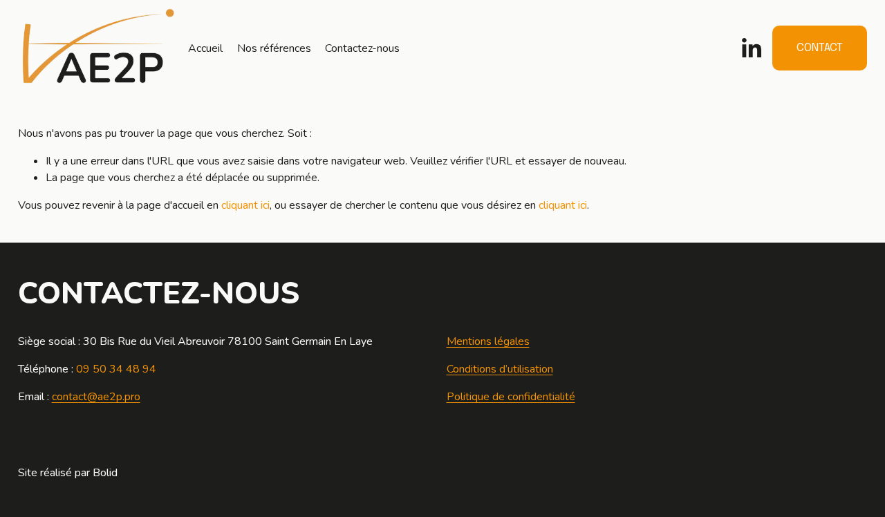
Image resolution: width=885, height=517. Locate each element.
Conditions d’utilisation (500, 369)
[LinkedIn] (751, 48)
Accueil (205, 48)
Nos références (274, 48)
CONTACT (819, 48)
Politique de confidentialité (511, 396)
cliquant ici (245, 205)
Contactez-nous (362, 48)
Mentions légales (488, 341)
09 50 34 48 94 (116, 369)
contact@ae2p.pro (96, 396)
